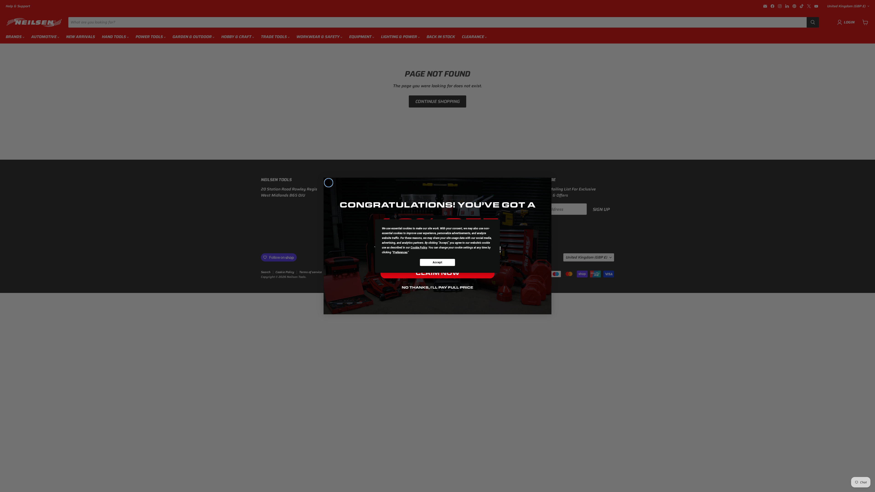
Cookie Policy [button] (419, 247)
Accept (437, 262)
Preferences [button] (400, 252)
